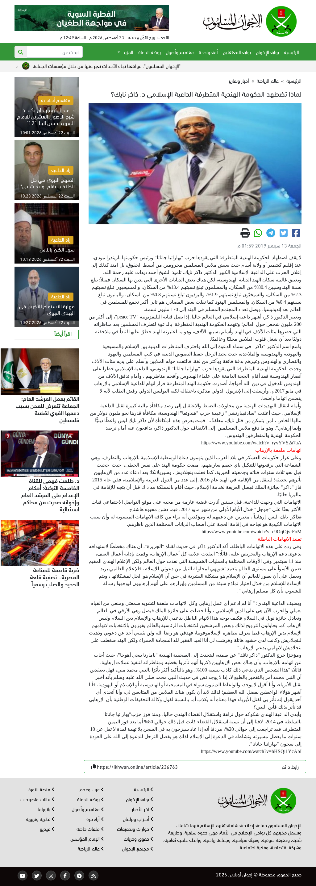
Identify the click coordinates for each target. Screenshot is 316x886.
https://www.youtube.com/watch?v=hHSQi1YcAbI (251, 751)
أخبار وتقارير (239, 80)
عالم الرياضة (268, 80)
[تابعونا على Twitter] (37, 875)
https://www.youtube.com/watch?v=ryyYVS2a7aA (251, 442)
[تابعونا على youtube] (22, 875)
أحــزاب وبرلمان (136, 818)
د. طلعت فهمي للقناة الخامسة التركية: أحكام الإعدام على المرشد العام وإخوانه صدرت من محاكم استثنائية (50, 494)
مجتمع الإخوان (136, 848)
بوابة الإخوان (267, 51)
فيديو (46, 828)
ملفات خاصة (89, 828)
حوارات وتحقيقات (133, 828)
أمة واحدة (208, 51)
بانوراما (45, 808)
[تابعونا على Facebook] (65, 875)
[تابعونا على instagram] (51, 875)
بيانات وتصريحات (36, 798)
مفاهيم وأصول (180, 51)
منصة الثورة (40, 788)
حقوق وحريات (137, 838)
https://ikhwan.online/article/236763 (137, 766)
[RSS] (93, 875)
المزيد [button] (127, 51)
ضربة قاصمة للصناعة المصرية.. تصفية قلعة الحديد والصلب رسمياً (54, 576)
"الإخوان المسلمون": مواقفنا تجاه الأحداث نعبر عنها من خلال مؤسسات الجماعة (136, 65)
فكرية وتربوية (39, 818)
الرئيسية (291, 51)
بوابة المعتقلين (237, 51)
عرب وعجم (90, 788)
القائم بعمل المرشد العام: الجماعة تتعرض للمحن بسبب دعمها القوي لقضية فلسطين (47, 409)
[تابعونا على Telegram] (79, 875)
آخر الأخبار (141, 808)
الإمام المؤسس (85, 838)
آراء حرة (93, 818)
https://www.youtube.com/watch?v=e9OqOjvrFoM (251, 531)
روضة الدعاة (149, 51)
